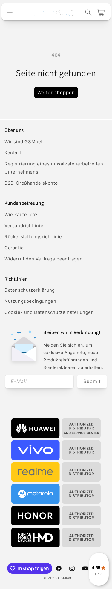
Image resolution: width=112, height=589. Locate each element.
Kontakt (13, 153)
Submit (92, 381)
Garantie (14, 248)
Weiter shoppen (56, 92)
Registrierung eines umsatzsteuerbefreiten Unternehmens (53, 168)
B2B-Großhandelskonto (31, 183)
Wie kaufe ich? (21, 214)
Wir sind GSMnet (23, 141)
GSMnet (64, 578)
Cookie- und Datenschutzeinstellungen (49, 312)
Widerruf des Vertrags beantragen (43, 259)
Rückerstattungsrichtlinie (33, 236)
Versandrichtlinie (23, 225)
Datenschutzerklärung (29, 290)
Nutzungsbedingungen (30, 301)
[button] (88, 12)
